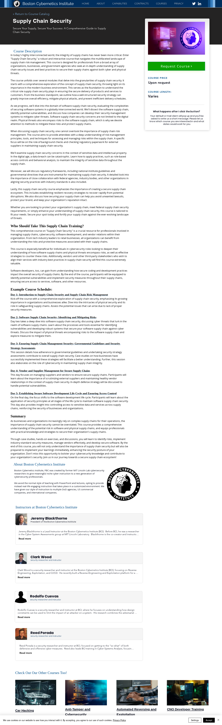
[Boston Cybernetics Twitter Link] (194, 3)
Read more (25, 538)
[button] (119, 3)
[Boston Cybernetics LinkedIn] (199, 3)
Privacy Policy (119, 720)
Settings (195, 720)
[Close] (218, 720)
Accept (209, 720)
